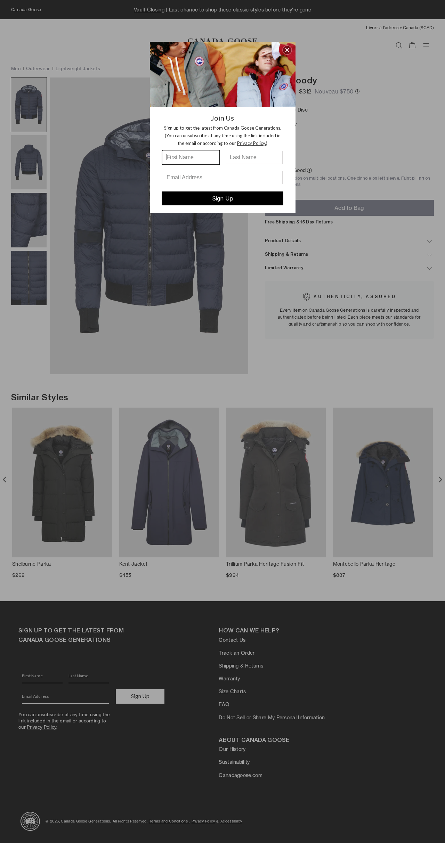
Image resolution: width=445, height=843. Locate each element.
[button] (287, 50)
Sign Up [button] (222, 198)
